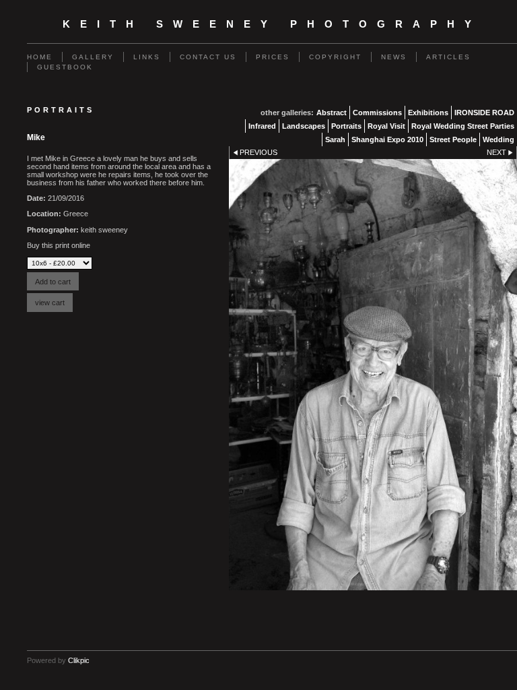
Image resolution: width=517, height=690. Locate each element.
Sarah (335, 139)
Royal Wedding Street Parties (462, 126)
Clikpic (79, 660)
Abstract (331, 112)
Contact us (208, 57)
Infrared (262, 126)
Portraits (346, 126)
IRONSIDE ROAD (484, 112)
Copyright (335, 57)
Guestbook (65, 67)
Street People (453, 139)
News (394, 57)
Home (40, 57)
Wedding (498, 139)
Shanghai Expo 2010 (387, 139)
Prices (272, 57)
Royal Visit (386, 126)
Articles (448, 57)
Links (146, 57)
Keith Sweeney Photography (272, 24)
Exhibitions (428, 112)
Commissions (377, 112)
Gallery (93, 57)
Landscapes (303, 126)
